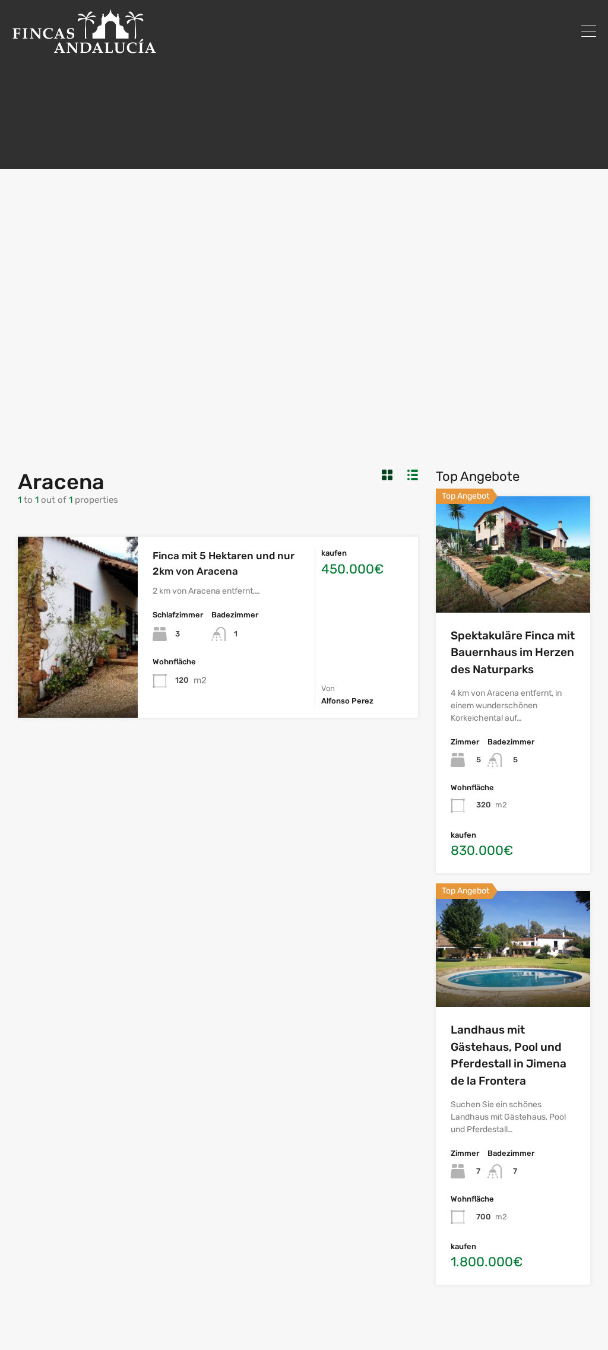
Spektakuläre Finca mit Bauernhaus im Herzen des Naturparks (513, 652)
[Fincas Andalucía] (84, 48)
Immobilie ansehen (513, 589)
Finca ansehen (78, 681)
